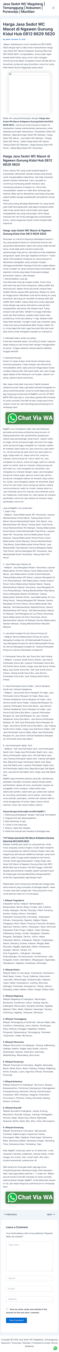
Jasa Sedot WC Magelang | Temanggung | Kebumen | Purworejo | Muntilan (24, 8)
